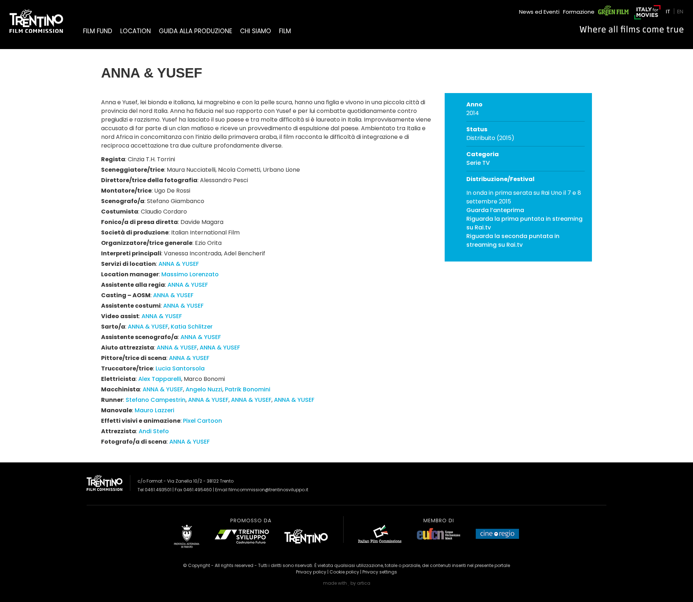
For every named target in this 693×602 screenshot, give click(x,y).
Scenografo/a (122, 201)
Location (135, 31)
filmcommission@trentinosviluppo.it (268, 490)
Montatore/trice (126, 190)
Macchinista (120, 389)
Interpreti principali (131, 253)
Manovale (116, 410)
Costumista (119, 211)
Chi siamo (255, 31)
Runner (112, 400)
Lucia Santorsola (180, 368)
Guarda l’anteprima (495, 210)
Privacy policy (311, 572)
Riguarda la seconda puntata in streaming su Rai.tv (512, 240)
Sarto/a (113, 326)
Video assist (120, 316)
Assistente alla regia (133, 285)
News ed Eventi (539, 12)
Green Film (612, 9)
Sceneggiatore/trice (132, 170)
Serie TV (478, 163)
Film (285, 31)
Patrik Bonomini (247, 389)
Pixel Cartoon (202, 421)
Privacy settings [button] (379, 572)
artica (363, 583)
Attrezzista (118, 431)
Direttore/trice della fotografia (149, 180)
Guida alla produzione (195, 31)
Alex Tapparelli (159, 379)
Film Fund (97, 31)
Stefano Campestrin (156, 400)
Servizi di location (128, 264)
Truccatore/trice (127, 368)
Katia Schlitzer (192, 326)
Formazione (578, 12)
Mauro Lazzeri (154, 410)
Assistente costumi (131, 306)
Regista (113, 159)
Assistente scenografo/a (139, 337)
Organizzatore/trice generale (146, 243)
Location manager (130, 274)
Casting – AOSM (126, 295)
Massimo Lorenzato (190, 274)
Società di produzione (135, 232)
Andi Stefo (154, 431)
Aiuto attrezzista (127, 347)
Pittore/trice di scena (133, 358)
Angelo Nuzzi (204, 389)
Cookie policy (344, 572)
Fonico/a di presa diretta (139, 222)
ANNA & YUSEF (178, 264)
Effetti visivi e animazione (140, 421)
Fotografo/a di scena (134, 442)
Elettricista (118, 379)
